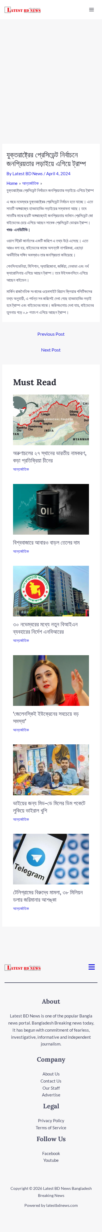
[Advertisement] (51, 73)
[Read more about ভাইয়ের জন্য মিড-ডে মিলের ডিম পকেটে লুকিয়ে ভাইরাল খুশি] (51, 769)
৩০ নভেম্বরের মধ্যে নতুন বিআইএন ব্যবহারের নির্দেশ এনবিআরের (45, 628)
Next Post (51, 349)
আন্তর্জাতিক (21, 469)
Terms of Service (51, 1127)
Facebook (51, 1153)
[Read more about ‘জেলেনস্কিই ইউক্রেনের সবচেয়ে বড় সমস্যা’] (51, 679)
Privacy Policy (51, 1120)
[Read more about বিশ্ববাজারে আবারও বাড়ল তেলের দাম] (51, 508)
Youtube (51, 1160)
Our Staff (51, 1087)
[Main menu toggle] (92, 10)
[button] (91, 967)
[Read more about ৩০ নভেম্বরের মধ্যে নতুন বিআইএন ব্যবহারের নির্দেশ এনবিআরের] (51, 590)
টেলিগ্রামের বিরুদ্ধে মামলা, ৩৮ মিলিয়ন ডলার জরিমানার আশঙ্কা (48, 896)
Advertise (51, 1094)
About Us (51, 1073)
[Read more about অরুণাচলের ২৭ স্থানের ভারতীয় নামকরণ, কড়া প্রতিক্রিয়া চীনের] (51, 419)
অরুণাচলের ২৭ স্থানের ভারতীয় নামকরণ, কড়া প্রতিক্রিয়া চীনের (49, 456)
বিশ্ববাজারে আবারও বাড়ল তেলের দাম (46, 542)
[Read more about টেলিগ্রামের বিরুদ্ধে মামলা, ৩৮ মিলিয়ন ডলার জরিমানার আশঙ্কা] (51, 858)
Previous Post (51, 334)
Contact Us (51, 1080)
